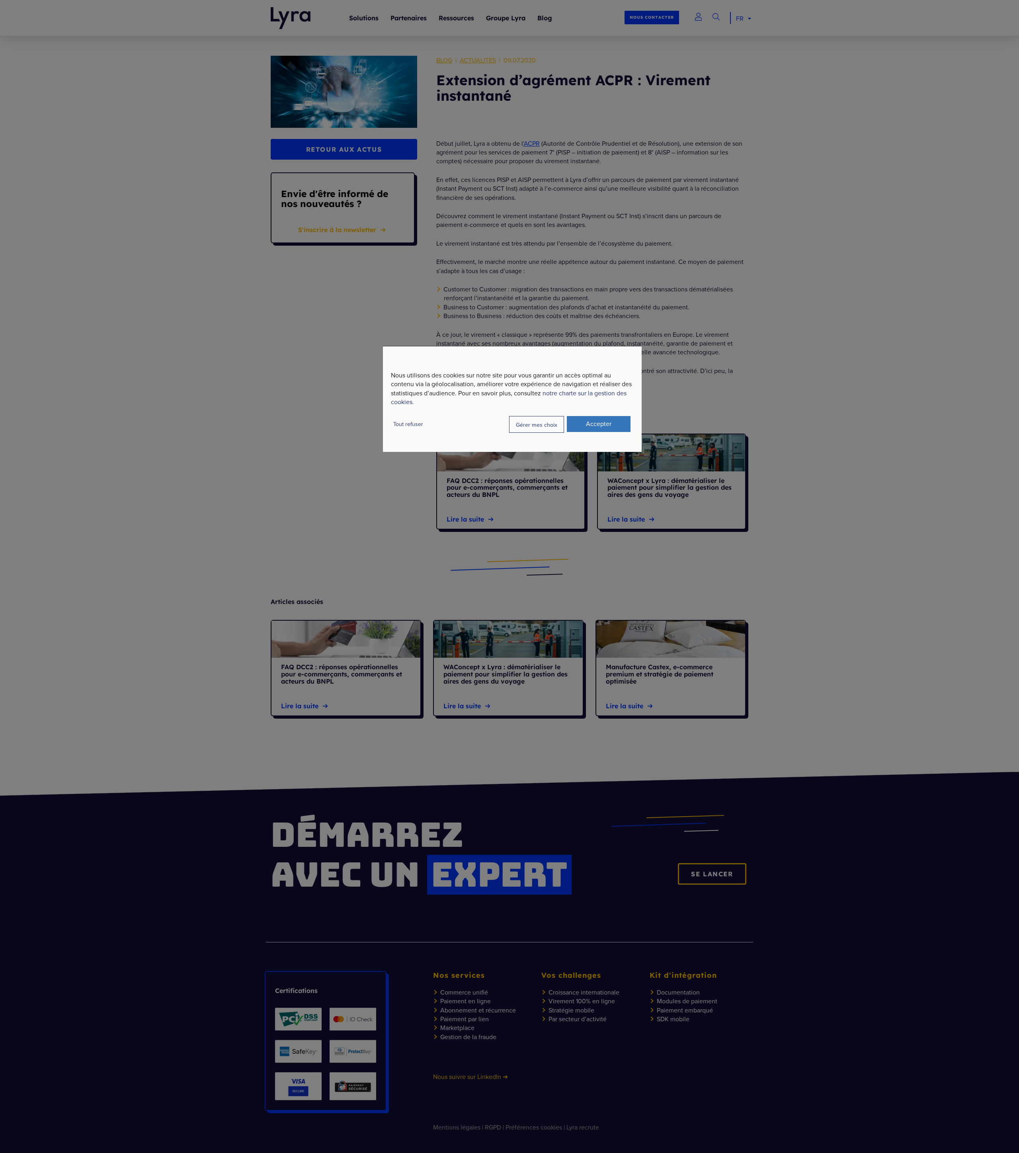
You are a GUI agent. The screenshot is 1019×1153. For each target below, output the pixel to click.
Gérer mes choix (536, 424)
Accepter (598, 423)
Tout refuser (408, 424)
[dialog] (512, 399)
